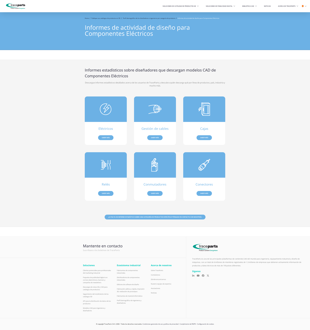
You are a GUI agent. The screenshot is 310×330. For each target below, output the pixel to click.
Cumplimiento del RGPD (188, 324)
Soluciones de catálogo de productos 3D (179, 6)
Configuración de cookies (205, 324)
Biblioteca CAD (248, 6)
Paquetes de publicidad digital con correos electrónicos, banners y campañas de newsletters (95, 280)
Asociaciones (155, 288)
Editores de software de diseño (128, 284)
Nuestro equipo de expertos (161, 284)
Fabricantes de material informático (129, 296)
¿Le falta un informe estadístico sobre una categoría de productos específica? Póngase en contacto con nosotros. (155, 217)
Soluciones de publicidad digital (219, 6)
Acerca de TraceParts (286, 6)
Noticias (267, 6)
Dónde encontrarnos (158, 279)
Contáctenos (155, 275)
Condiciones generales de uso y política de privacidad (160, 324)
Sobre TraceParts (157, 270)
